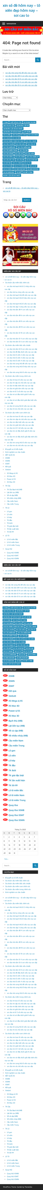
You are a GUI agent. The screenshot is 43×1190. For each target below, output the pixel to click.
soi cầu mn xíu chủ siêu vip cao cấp (20, 445)
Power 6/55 (11, 479)
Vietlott (8, 470)
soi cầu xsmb (20, 157)
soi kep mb (7, 163)
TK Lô (7, 508)
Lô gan (9, 511)
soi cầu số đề (8, 153)
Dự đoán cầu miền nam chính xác (17, 413)
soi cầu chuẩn (8, 144)
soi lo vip (33, 166)
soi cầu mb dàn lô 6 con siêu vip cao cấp (21, 85)
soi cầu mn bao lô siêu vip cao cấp (20, 416)
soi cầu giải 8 (21, 144)
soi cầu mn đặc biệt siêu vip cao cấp (20, 422)
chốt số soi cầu (16, 122)
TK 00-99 (10, 532)
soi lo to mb (7, 166)
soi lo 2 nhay (17, 163)
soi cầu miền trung (10, 150)
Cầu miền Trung (13, 504)
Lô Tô (7, 536)
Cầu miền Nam (12, 501)
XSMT (7, 464)
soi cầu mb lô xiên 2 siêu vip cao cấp (20, 355)
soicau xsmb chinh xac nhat (13, 141)
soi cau (15, 135)
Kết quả (8, 467)
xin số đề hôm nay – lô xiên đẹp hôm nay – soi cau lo (21, 10)
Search (27, 200)
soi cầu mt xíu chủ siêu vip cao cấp (19, 409)
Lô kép (9, 517)
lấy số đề (27, 132)
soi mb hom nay (19, 169)
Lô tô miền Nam (13, 542)
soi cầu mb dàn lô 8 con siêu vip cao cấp (21, 79)
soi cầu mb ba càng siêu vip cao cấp (20, 292)
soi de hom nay (31, 160)
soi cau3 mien (33, 135)
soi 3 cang (7, 135)
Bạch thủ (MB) (15, 720)
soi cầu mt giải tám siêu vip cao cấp (20, 388)
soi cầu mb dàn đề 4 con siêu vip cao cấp (21, 76)
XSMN (7, 461)
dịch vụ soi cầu (9, 125)
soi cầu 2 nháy (31, 141)
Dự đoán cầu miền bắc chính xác (17, 283)
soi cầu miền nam (24, 147)
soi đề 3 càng (28, 172)
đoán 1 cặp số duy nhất (11, 175)
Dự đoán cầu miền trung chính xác (18, 376)
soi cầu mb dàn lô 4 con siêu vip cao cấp (21, 82)
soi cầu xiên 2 (8, 157)
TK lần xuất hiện (13, 529)
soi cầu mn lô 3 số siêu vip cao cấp (20, 428)
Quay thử (8, 549)
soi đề (19, 172)
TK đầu (9, 520)
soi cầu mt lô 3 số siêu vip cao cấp (19, 391)
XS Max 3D (11, 482)
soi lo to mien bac (21, 166)
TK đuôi (10, 523)
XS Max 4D (11, 476)
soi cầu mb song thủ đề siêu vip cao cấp (21, 73)
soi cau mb (16, 138)
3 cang (5, 122)
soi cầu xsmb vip (33, 157)
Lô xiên (9, 514)
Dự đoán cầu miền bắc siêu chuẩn (17, 345)
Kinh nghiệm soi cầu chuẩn (15, 452)
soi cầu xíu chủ (9, 160)
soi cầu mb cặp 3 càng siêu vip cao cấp (21, 307)
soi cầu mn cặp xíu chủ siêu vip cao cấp (21, 419)
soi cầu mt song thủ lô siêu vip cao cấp (21, 406)
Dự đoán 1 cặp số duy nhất (13, 128)
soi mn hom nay (33, 169)
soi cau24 (6, 138)
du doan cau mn (30, 122)
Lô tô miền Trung (13, 545)
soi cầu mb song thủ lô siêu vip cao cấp (21, 372)
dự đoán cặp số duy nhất (12, 132)
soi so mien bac (9, 172)
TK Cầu (7, 486)
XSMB (7, 458)
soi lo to (27, 163)
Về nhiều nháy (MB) (14, 498)
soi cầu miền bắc (9, 147)
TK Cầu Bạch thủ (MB (14, 489)
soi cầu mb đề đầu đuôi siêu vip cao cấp (22, 352)
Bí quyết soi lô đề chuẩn (14, 449)
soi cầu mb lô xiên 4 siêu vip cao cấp (20, 361)
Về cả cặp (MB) (12, 495)
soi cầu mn (24, 150)
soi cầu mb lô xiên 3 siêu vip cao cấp (20, 358)
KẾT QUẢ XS (10, 455)
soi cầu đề (20, 160)
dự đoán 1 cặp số (23, 125)
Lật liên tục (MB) (13, 492)
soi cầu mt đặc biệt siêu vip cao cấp (20, 386)
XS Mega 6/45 (12, 473)
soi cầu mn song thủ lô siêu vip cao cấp (21, 442)
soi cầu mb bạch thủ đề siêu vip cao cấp (21, 295)
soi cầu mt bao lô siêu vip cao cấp (19, 380)
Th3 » (6, 859)
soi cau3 (23, 135)
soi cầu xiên (29, 153)
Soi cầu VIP (19, 153)
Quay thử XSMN (13, 558)
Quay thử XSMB (13, 553)
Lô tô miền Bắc (12, 539)
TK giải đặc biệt (12, 526)
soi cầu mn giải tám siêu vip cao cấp (20, 425)
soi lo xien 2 (7, 169)
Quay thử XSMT (13, 556)
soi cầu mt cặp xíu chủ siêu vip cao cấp (21, 383)
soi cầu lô (31, 144)
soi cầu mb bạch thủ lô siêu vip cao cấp (21, 304)
